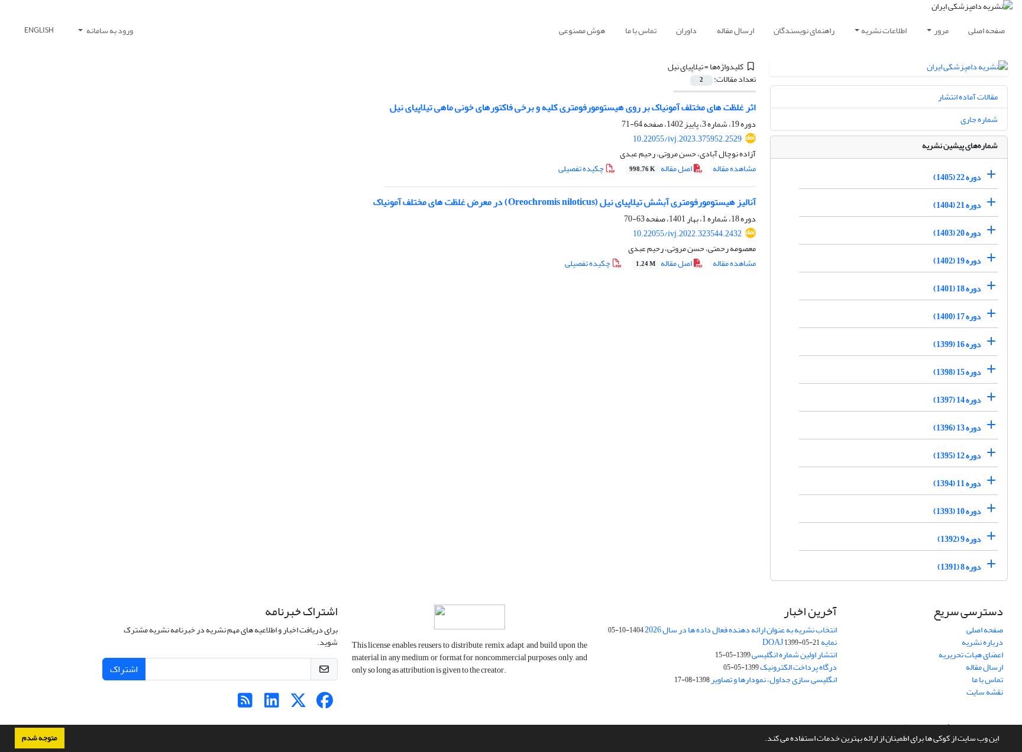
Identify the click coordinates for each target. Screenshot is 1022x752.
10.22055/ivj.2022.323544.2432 (687, 234)
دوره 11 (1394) (957, 483)
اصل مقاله (661, 168)
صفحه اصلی (986, 30)
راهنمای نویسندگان (804, 30)
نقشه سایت (984, 692)
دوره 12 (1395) (957, 456)
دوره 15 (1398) (957, 372)
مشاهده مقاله (734, 168)
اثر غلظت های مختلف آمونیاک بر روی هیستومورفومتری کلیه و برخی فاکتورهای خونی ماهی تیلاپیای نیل (573, 107)
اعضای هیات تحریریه (971, 655)
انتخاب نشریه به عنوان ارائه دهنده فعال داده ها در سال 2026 (741, 630)
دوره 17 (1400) (957, 316)
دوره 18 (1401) (957, 289)
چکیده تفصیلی (581, 168)
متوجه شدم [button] (39, 738)
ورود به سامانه (109, 30)
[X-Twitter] (298, 704)
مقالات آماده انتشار (968, 97)
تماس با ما (640, 30)
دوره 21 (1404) (957, 205)
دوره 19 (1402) (957, 261)
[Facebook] (325, 704)
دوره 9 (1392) (959, 539)
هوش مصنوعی (582, 30)
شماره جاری (979, 119)
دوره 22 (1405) (957, 177)
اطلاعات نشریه (884, 30)
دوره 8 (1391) (959, 567)
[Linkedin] (271, 704)
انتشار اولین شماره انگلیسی (794, 655)
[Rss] (245, 704)
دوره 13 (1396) (957, 428)
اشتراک (124, 669)
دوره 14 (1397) (957, 400)
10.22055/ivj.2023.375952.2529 (687, 139)
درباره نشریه (982, 642)
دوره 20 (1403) (957, 233)
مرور (941, 30)
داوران (686, 30)
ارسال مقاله (735, 30)
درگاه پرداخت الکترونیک (798, 667)
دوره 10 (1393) (957, 511)
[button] (762, 739)
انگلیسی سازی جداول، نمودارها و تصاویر (774, 679)
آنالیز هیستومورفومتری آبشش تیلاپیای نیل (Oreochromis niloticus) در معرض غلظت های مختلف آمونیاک (564, 202)
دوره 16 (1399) (957, 344)
